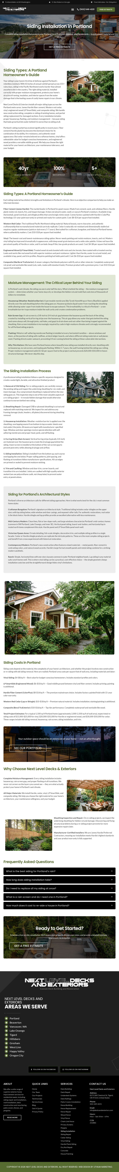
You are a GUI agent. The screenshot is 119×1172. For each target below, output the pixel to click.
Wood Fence (66, 1115)
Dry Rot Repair (67, 1147)
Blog (34, 1105)
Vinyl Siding (65, 1141)
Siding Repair (66, 1134)
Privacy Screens (67, 1124)
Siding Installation (68, 1131)
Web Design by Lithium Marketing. (95, 1167)
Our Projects (37, 1095)
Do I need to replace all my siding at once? (31, 888)
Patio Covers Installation (71, 1102)
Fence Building (66, 1105)
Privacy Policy (37, 1111)
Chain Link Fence (67, 1121)
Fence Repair (66, 1111)
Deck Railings (66, 1099)
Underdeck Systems (68, 1095)
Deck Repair (65, 1092)
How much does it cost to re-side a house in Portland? (37, 905)
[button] (73, 9)
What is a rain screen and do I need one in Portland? (36, 897)
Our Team (36, 1092)
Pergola (64, 1128)
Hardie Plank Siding (68, 1144)
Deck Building (66, 1089)
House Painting (67, 1154)
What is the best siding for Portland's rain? (30, 871)
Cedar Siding (66, 1137)
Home (34, 1089)
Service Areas (37, 1102)
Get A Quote (37, 1108)
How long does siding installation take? (29, 879)
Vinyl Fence (65, 1118)
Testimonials (37, 1099)
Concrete (64, 1150)
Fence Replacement (68, 1108)
